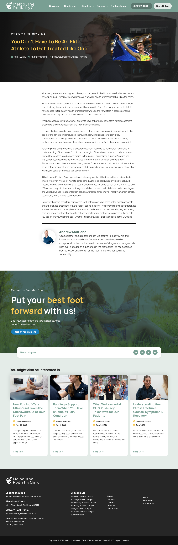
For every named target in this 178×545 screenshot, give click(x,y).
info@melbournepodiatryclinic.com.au (27, 518)
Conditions (70, 6)
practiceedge (123, 540)
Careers (111, 502)
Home (110, 496)
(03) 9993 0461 (141, 6)
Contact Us (148, 503)
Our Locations (118, 6)
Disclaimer (92, 540)
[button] (60, 6)
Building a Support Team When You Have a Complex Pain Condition (68, 409)
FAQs (145, 497)
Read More (18, 451)
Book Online (162, 6)
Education (148, 500)
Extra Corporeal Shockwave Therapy (99, 191)
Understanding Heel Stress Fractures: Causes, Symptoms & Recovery (148, 409)
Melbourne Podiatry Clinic (56, 177)
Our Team (111, 499)
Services (54, 6)
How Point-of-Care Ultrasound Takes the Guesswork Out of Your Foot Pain (29, 409)
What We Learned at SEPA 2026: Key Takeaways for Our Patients (107, 409)
